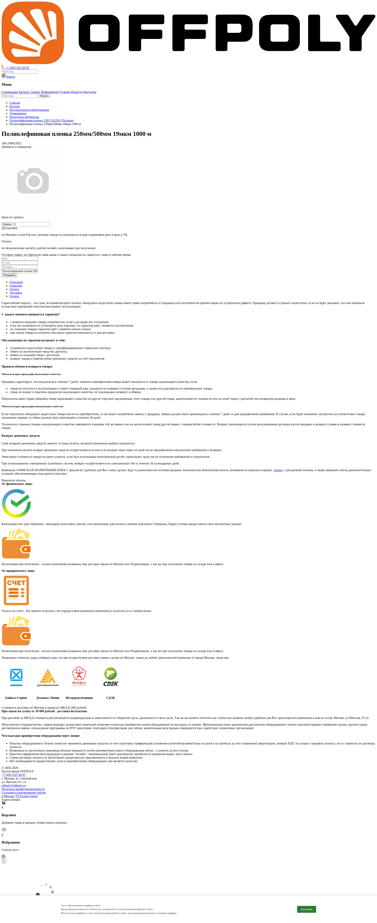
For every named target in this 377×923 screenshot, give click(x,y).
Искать (44, 95)
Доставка (15, 292)
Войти (10, 76)
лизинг (278, 470)
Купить (7, 224)
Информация (50, 92)
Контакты (89, 92)
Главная (14, 102)
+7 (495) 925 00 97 (17, 67)
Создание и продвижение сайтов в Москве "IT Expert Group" (24, 794)
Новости (76, 92)
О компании (10, 92)
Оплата (14, 289)
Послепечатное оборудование (29, 109)
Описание (16, 282)
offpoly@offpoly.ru (14, 785)
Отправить (9, 275)
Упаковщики (18, 113)
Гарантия (15, 285)
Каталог (24, 92)
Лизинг (14, 296)
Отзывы (64, 92)
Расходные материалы (24, 117)
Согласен (306, 909)
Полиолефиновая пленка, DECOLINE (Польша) (41, 120)
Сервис (35, 92)
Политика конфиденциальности (23, 789)
